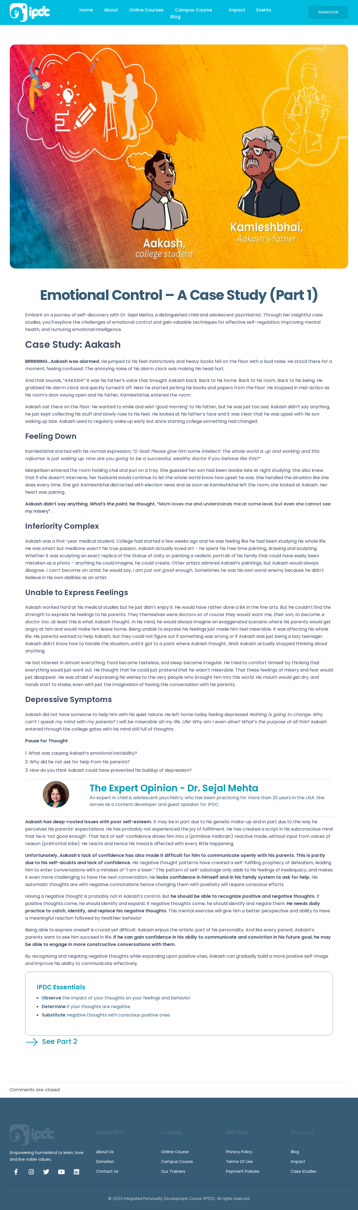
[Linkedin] (76, 1172)
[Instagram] (31, 1172)
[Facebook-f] (16, 1172)
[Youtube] (61, 1172)
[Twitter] (46, 1172)
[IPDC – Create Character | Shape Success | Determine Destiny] (32, 12)
